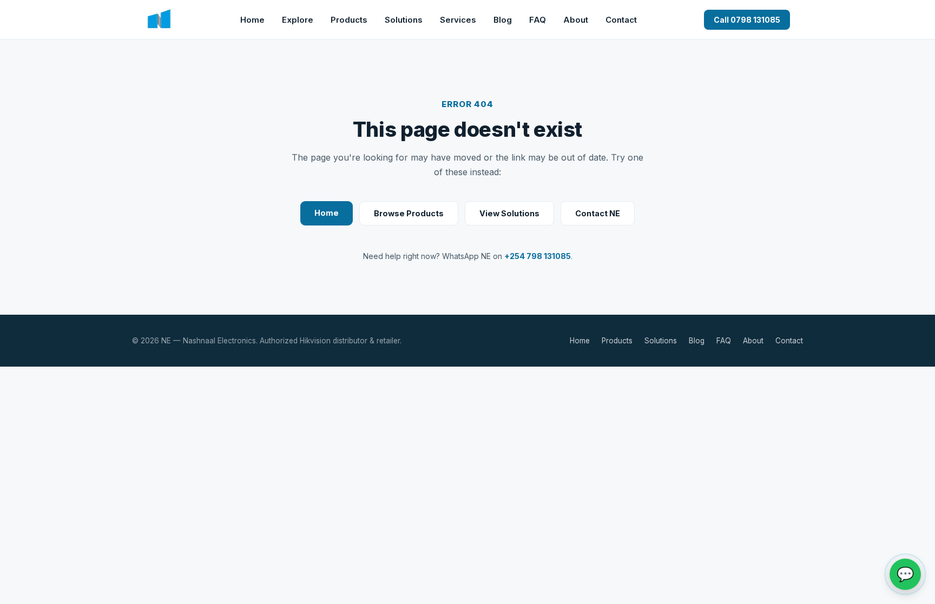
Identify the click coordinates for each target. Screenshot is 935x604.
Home (252, 20)
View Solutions (509, 213)
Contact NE (597, 213)
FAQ (537, 20)
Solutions (404, 20)
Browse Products (409, 213)
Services (458, 20)
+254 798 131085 (537, 256)
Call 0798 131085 (747, 19)
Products (349, 20)
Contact (621, 20)
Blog (502, 20)
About (575, 20)
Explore (297, 20)
